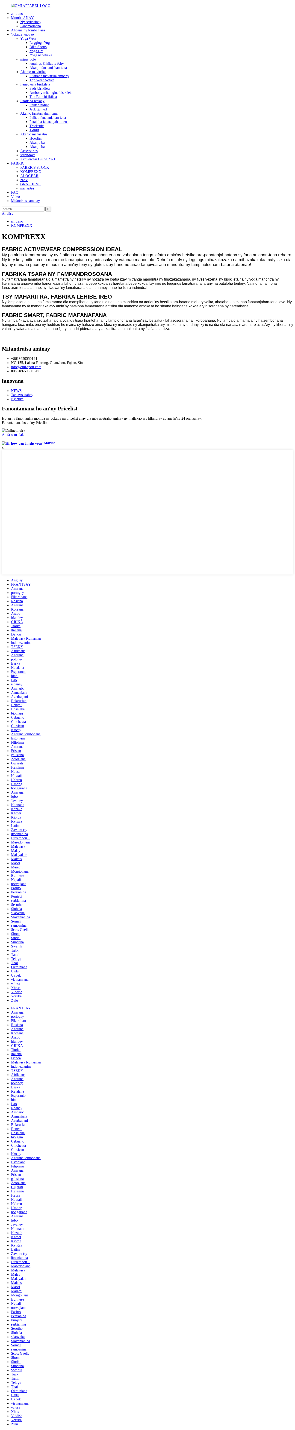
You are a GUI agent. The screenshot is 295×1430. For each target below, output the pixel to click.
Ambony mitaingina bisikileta (51, 93)
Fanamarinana (30, 26)
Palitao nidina (39, 105)
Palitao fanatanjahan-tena (48, 117)
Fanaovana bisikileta (35, 84)
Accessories (29, 151)
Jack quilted (38, 109)
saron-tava (27, 155)
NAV (24, 180)
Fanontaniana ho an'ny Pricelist (24, 423)
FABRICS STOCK (34, 167)
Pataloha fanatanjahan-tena (49, 122)
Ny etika (17, 399)
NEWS (16, 391)
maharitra (27, 188)
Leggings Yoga (40, 43)
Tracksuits (37, 126)
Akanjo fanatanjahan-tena (48, 68)
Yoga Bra (36, 51)
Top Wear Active (42, 80)
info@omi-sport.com (26, 367)
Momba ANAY (22, 18)
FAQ (14, 192)
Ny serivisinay (30, 22)
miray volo (28, 59)
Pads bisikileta (40, 88)
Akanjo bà (37, 142)
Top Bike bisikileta (43, 97)
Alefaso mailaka (13, 435)
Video (15, 197)
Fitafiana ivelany (32, 101)
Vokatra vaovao (22, 34)
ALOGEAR (29, 176)
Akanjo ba (37, 147)
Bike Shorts (38, 47)
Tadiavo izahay (22, 395)
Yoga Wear (28, 38)
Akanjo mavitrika (33, 72)
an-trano (17, 13)
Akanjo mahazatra (33, 134)
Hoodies (36, 138)
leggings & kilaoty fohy (47, 63)
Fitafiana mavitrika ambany (49, 76)
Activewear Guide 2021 (37, 159)
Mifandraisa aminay (25, 201)
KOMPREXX (30, 172)
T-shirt (34, 130)
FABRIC (17, 163)
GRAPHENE (30, 184)
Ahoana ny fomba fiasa (28, 30)
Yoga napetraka (41, 55)
